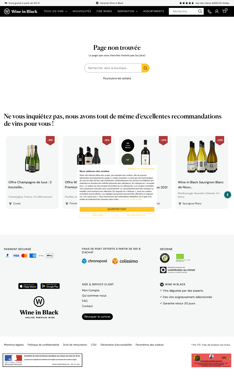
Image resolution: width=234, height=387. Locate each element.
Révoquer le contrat (97, 317)
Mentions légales (14, 344)
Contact (87, 306)
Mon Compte (90, 290)
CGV (94, 344)
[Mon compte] (217, 11)
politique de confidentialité (130, 199)
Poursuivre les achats (117, 78)
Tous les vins (54, 11)
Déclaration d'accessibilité (116, 344)
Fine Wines (104, 11)
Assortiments (153, 11)
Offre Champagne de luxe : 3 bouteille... (30, 184)
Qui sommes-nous (94, 295)
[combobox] (186, 11)
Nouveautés (82, 11)
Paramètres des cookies (150, 344)
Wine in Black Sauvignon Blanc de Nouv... (201, 184)
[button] (227, 195)
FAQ (84, 301)
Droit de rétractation (75, 344)
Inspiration (125, 11)
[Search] (200, 11)
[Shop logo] (20, 11)
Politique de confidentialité (43, 344)
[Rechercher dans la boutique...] (146, 68)
